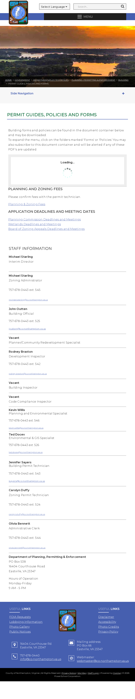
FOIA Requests (20, 617)
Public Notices (20, 631)
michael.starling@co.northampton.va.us (28, 300)
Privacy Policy (108, 631)
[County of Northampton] (18, 13)
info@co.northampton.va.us (40, 659)
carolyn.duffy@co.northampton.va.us (27, 514)
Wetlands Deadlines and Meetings (34, 224)
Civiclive (117, 673)
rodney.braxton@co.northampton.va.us (28, 373)
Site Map (82, 673)
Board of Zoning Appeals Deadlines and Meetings (46, 229)
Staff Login (93, 673)
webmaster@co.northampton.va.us (103, 661)
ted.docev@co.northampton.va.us (26, 452)
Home (8, 80)
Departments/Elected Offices (51, 80)
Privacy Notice (69, 673)
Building (123, 80)
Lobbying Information (26, 622)
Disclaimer (106, 617)
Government (22, 80)
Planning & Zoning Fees (26, 204)
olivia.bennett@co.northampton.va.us (27, 547)
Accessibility (107, 622)
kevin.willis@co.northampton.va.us (26, 428)
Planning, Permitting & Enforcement (93, 80)
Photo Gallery (19, 626)
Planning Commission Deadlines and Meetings (44, 219)
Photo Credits (108, 626)
